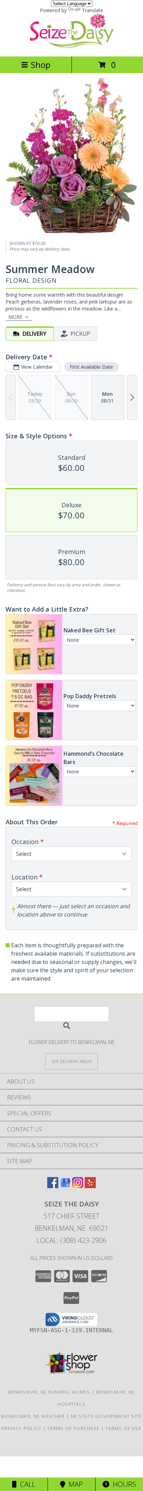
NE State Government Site (106, 1416)
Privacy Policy (21, 1428)
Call (26, 1484)
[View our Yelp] (90, 1186)
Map (74, 1484)
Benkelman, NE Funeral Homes (49, 1392)
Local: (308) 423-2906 (71, 1240)
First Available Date (91, 366)
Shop (40, 64)
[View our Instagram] (77, 1186)
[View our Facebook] (52, 1186)
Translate (92, 10)
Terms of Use (124, 1428)
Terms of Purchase (73, 1428)
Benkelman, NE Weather (33, 1416)
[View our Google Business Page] (65, 1186)
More (15, 317)
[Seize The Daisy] (71, 46)
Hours (122, 1484)
